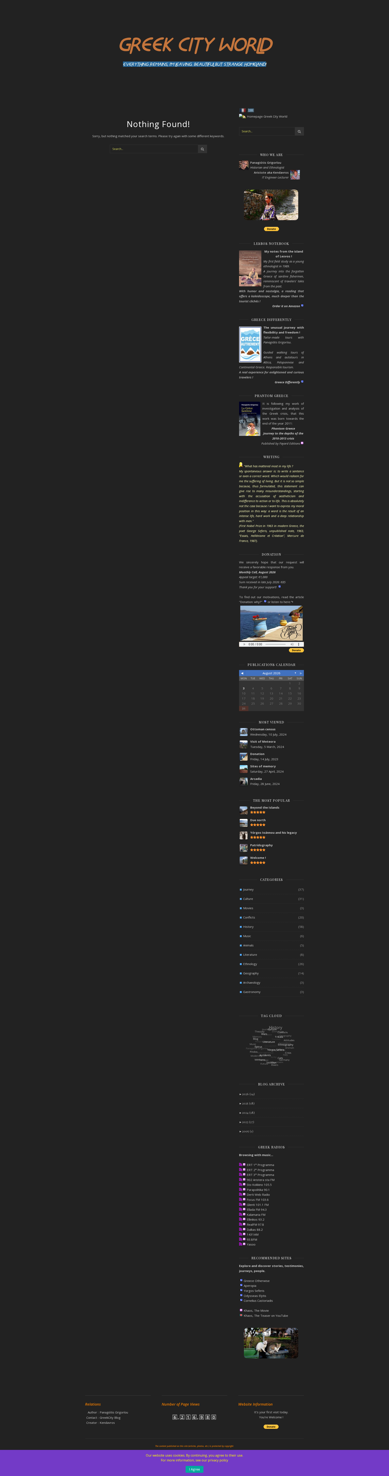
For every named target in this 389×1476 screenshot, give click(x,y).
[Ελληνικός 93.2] (240, 1219)
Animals (248, 945)
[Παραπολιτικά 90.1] (240, 1189)
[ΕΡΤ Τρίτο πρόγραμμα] (240, 1174)
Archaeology (251, 982)
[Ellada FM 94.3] (240, 1209)
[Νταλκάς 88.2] (240, 1229)
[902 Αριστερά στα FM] (240, 1179)
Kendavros (107, 1423)
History (248, 927)
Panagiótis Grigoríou (114, 1412)
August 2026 (271, 673)
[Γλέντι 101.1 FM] (240, 1204)
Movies (248, 908)
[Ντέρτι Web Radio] (240, 1194)
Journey (248, 889)
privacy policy (218, 1460)
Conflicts (249, 917)
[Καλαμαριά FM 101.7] (240, 1214)
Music (247, 936)
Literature (250, 954)
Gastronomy (252, 992)
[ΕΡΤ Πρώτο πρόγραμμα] (240, 1164)
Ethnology (250, 964)
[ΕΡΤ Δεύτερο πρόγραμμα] (240, 1169)
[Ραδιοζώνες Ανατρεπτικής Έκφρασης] (240, 1239)
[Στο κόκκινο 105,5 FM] (240, 1184)
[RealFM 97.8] (240, 1224)
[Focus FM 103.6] (240, 1199)
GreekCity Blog (110, 1417)
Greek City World (194, 43)
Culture (248, 899)
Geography (251, 973)
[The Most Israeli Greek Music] (240, 1244)
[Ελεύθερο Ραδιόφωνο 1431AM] (240, 1234)
